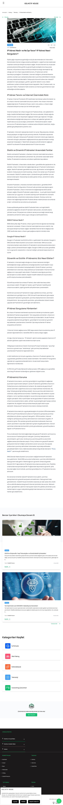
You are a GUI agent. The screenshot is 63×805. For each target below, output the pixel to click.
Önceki (6, 17)
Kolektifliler (34, 766)
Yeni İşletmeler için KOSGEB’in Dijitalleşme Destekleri (21, 606)
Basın (3, 766)
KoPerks (33, 759)
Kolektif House (11, 563)
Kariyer (3, 763)
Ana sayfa (4, 12)
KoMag (3, 773)
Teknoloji (16, 12)
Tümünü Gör (54, 623)
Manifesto (4, 759)
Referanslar (5, 769)
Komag (10, 12)
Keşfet (6, 566)
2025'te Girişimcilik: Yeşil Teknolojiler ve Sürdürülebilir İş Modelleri (25, 553)
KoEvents (34, 763)
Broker (4, 786)
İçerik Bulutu (13, 47)
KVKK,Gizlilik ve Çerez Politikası (55, 799)
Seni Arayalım (31, 715)
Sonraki (56, 17)
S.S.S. (33, 786)
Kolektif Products (6, 776)
